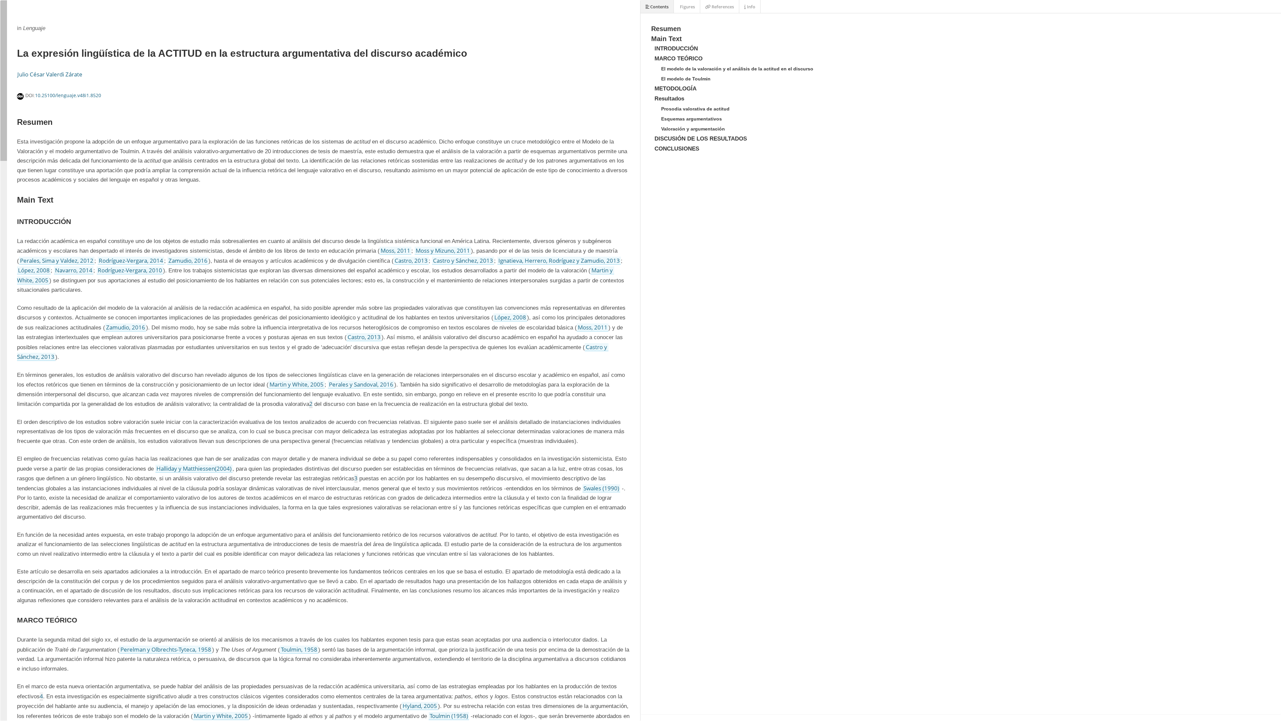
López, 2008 (34, 270)
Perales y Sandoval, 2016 (361, 384)
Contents (659, 7)
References (722, 7)
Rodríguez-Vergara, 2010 (130, 270)
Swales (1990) (601, 488)
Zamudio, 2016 (187, 260)
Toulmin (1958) (449, 716)
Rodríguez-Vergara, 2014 (131, 260)
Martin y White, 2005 (297, 384)
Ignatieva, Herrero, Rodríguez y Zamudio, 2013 (559, 260)
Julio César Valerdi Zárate (49, 74)
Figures (687, 7)
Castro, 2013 (411, 260)
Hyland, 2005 (420, 706)
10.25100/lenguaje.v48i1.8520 (68, 95)
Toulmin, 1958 (299, 649)
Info (750, 7)
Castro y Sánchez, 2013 (463, 260)
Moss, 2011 (395, 250)
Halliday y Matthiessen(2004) (194, 468)
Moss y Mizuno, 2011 (443, 250)
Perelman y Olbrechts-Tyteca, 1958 (165, 649)
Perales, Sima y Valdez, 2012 (56, 260)
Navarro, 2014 (73, 270)
